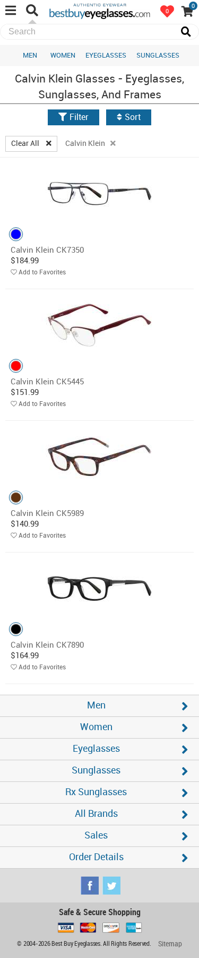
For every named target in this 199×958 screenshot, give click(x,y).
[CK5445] (99, 324)
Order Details (96, 857)
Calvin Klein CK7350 (47, 250)
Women (62, 55)
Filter (79, 117)
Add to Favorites (42, 272)
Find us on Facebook (90, 886)
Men (30, 55)
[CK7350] (99, 193)
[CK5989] (99, 456)
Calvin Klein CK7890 (47, 645)
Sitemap (170, 944)
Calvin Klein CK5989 (47, 514)
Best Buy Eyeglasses (99, 10)
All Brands (96, 814)
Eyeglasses (105, 55)
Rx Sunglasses (96, 792)
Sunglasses (157, 55)
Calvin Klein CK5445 (47, 382)
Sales (96, 836)
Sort (133, 117)
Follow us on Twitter (111, 886)
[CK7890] (99, 588)
